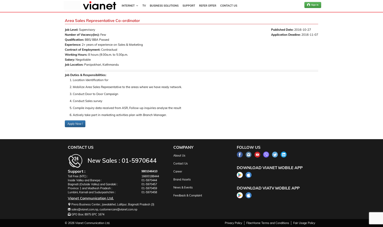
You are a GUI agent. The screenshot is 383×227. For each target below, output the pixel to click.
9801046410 (149, 171)
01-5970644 (139, 160)
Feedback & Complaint (187, 195)
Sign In (315, 4)
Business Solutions (164, 5)
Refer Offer (207, 5)
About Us (179, 155)
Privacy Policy (233, 223)
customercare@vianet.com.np (118, 209)
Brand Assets (182, 179)
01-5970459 (149, 188)
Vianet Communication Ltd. (92, 223)
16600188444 (150, 176)
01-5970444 (149, 180)
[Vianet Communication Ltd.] (99, 9)
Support (189, 5)
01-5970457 (149, 184)
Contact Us (228, 5)
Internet (128, 5)
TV (144, 5)
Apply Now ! (75, 124)
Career (177, 171)
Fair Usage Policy (304, 223)
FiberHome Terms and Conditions (267, 223)
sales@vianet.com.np (84, 209)
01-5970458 (149, 192)
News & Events (183, 187)
